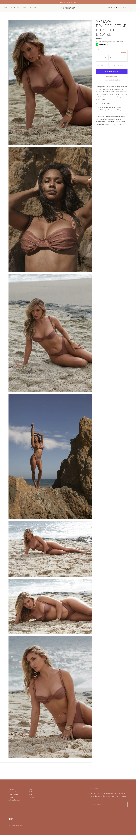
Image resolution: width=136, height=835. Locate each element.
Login (124, 7)
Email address (97, 802)
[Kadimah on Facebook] (10, 819)
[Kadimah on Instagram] (12, 819)
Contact (11, 789)
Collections (15, 7)
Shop (5, 7)
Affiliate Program (14, 800)
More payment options (112, 76)
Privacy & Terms (13, 794)
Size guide (123, 52)
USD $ (116, 8)
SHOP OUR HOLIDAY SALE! (68, 2)
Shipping (106, 80)
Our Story (33, 7)
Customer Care (13, 792)
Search (110, 7)
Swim (24, 7)
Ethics (10, 797)
